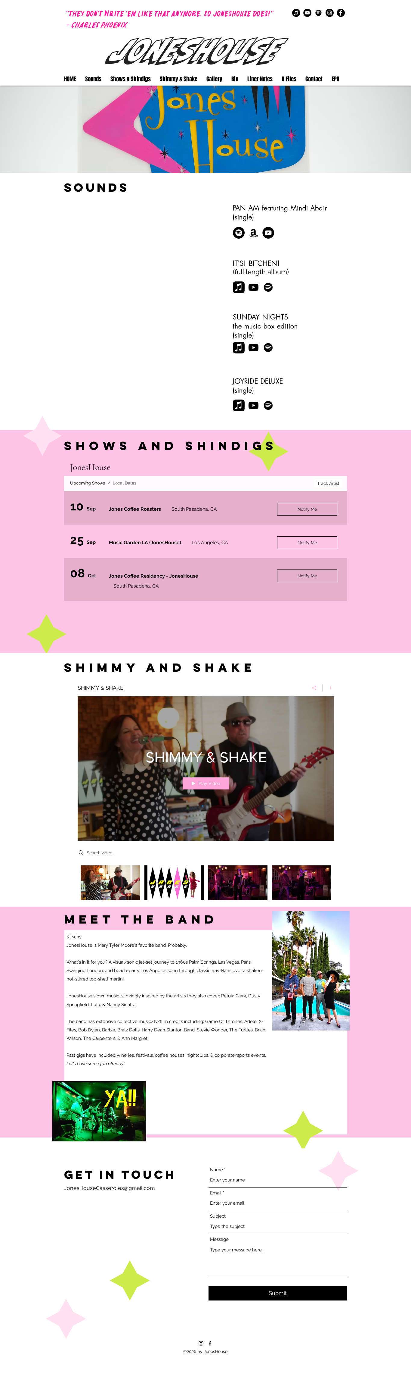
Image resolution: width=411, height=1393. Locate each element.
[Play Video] (110, 883)
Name (216, 1170)
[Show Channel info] (328, 688)
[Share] (314, 688)
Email (215, 1193)
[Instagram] (330, 13)
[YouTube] (307, 13)
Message (219, 1239)
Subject (218, 1216)
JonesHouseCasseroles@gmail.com (109, 1188)
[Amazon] (253, 233)
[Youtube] (253, 287)
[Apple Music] (296, 13)
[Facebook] (341, 13)
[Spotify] (318, 13)
